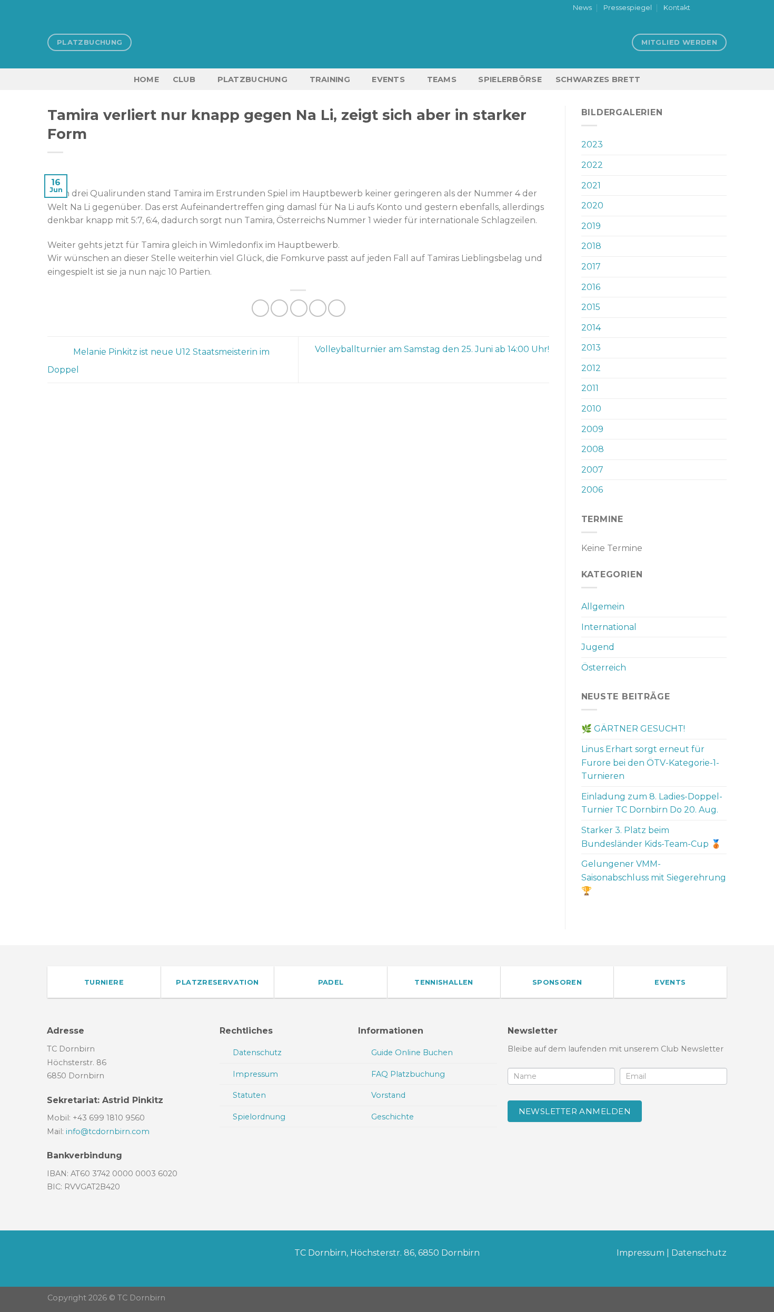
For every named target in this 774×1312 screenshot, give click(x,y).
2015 (590, 307)
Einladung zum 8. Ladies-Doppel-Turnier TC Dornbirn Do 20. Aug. (651, 803)
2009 (592, 429)
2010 (591, 409)
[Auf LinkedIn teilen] (336, 308)
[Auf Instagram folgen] (711, 8)
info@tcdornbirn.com (108, 1131)
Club (184, 79)
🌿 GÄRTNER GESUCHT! (633, 729)
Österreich (603, 668)
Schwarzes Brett (597, 79)
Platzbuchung (252, 79)
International (609, 627)
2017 (591, 267)
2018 (591, 246)
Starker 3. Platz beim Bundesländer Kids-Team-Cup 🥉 (651, 837)
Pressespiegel (627, 8)
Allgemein (602, 607)
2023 (592, 144)
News (582, 8)
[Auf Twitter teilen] (279, 308)
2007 (592, 470)
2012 (591, 368)
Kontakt (676, 8)
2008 (592, 449)
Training (330, 79)
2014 (591, 328)
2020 (592, 206)
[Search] (722, 79)
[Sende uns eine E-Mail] (721, 8)
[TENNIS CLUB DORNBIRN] (387, 42)
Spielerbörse (509, 79)
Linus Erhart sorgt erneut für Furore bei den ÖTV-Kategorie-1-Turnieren (650, 762)
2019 (591, 226)
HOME (146, 79)
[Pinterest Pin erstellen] (317, 308)
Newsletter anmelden (575, 1111)
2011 (590, 388)
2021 (591, 186)
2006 (592, 490)
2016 (590, 287)
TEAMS (442, 79)
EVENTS (388, 79)
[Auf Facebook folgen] (701, 8)
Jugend (597, 647)
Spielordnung (259, 1116)
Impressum (640, 1253)
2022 (592, 165)
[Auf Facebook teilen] (260, 308)
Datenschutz (699, 1253)
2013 (591, 348)
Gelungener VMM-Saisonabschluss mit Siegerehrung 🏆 (653, 877)
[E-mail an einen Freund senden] (298, 308)
